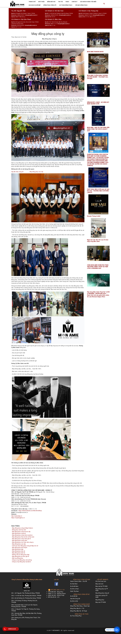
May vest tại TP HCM (101, 586)
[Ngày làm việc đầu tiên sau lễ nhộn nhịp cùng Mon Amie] (98, 228)
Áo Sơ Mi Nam (74, 586)
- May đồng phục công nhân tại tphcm (22, 535)
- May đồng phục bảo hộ (18, 553)
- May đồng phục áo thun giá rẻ (20, 556)
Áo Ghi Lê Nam (74, 589)
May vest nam (99, 584)
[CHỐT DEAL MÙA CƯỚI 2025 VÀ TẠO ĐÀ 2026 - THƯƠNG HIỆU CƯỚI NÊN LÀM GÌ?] (98, 177)
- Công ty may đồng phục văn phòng (21, 560)
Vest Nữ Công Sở (75, 598)
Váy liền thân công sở (17, 171)
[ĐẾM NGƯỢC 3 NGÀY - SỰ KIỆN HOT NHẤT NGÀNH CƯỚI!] (98, 90)
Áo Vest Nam (74, 584)
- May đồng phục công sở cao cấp (20, 531)
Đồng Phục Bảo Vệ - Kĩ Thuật (78, 611)
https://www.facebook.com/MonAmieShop (30, 510)
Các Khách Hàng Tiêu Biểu (88, 1)
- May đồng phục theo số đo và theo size (22, 537)
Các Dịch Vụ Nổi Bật (35, 5)
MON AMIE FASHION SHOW (95, 52)
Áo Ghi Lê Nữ (74, 601)
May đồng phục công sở (102, 593)
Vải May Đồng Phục (81, 5)
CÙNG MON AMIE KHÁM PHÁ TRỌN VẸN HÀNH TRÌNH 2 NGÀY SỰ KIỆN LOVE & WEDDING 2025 (97, 266)
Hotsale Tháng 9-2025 (93, 216)
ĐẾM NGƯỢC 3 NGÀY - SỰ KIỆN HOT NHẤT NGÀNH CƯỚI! (98, 103)
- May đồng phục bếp (17, 549)
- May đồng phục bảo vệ (18, 551)
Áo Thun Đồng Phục (65, 5)
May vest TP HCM (100, 602)
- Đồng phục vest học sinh (18, 530)
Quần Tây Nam (74, 591)
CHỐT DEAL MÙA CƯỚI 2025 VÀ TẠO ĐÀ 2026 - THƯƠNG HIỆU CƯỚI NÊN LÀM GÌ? (98, 190)
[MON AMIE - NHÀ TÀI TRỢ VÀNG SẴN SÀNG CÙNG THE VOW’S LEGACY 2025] (98, 116)
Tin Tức (60, 1)
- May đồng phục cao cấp (18, 544)
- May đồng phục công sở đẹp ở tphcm (22, 528)
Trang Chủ (32, 1)
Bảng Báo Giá (51, 1)
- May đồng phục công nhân (19, 540)
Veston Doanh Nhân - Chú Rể (78, 581)
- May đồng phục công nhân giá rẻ (21, 538)
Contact (74, 1)
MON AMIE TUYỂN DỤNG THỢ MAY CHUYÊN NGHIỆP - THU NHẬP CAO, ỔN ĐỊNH (97, 76)
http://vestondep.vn (16, 516)
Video (67, 1)
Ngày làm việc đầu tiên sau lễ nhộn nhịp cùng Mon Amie (97, 240)
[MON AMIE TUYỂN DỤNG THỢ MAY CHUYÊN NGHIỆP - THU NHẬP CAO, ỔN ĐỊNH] (98, 64)
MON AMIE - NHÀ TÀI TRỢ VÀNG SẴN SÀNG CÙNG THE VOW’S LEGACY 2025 (98, 129)
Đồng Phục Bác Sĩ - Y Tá (77, 608)
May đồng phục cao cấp (36, 171)
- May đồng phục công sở (18, 533)
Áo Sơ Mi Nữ (73, 596)
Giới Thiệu (41, 1)
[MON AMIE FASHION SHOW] (98, 40)
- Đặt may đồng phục (17, 558)
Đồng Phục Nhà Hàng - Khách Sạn (80, 606)
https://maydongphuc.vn (18, 518)
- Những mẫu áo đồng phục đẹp (20, 554)
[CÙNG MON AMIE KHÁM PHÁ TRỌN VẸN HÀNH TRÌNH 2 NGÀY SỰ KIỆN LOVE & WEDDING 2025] (98, 253)
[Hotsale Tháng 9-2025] (98, 204)
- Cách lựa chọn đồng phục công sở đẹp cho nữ (24, 546)
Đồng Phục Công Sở (49, 5)
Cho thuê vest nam (100, 581)
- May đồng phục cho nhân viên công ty (22, 542)
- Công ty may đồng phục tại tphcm (21, 562)
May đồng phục (99, 600)
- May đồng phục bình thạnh (19, 547)
